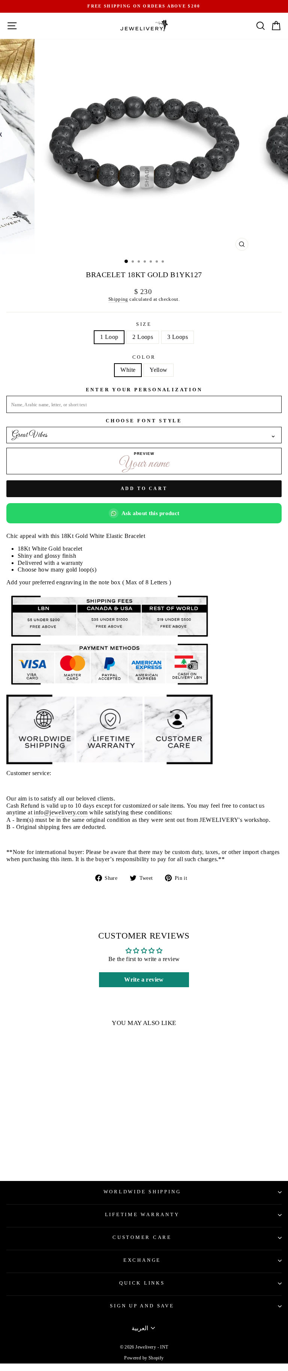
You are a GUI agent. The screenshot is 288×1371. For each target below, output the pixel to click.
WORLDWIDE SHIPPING (142, 1191)
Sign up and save (142, 1306)
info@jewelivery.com (60, 812)
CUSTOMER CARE (142, 1237)
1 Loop (109, 337)
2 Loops (142, 337)
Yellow (158, 370)
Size (144, 324)
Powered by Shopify (144, 1358)
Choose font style (144, 420)
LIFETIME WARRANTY (142, 1214)
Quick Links (142, 1283)
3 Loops (177, 337)
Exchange (142, 1260)
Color (144, 357)
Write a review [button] (144, 979)
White (127, 370)
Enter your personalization (144, 389)
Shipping (118, 299)
